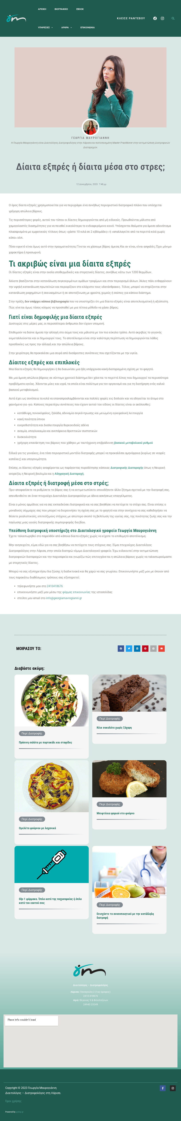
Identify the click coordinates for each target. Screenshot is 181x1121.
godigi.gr (20, 1112)
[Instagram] (162, 18)
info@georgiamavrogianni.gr (64, 598)
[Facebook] (155, 18)
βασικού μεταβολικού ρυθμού (133, 443)
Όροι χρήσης (13, 1101)
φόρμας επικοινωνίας (76, 592)
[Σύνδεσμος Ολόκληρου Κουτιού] (51, 717)
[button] (51, 27)
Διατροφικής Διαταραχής (126, 467)
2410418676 (55, 586)
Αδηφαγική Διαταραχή (69, 473)
